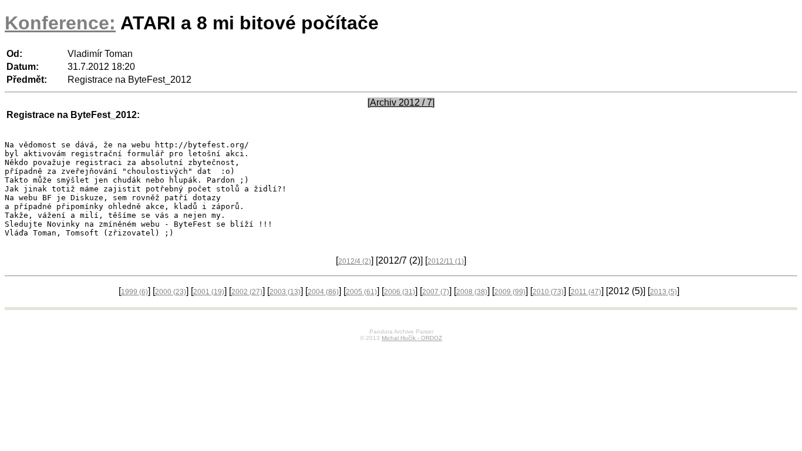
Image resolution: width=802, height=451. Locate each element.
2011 (586, 292)
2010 (548, 292)
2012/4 (354, 261)
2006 (399, 292)
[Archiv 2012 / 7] (401, 102)
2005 (361, 292)
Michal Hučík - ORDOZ (412, 338)
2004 (323, 292)
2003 (285, 292)
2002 (246, 292)
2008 (471, 292)
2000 (170, 292)
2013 (663, 292)
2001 (208, 292)
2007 (435, 292)
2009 (509, 292)
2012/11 (445, 261)
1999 (134, 292)
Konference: (60, 22)
